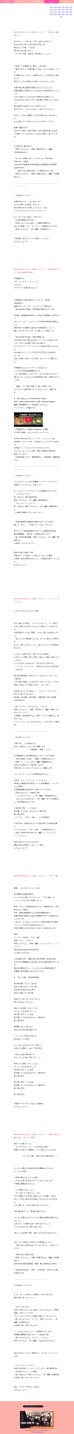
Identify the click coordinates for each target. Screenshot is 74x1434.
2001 (61, 17)
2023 (63, 7)
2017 (63, 9)
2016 (66, 9)
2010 (66, 12)
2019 (55, 9)
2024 (59, 7)
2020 (51, 9)
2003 (66, 14)
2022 (66, 7)
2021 (70, 7)
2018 (59, 9)
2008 (51, 14)
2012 (59, 12)
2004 (63, 14)
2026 (51, 7)
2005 (59, 14)
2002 (70, 14)
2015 (70, 9)
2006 (55, 14)
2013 (55, 12)
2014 (51, 12)
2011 (62, 12)
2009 (70, 12)
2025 (55, 7)
